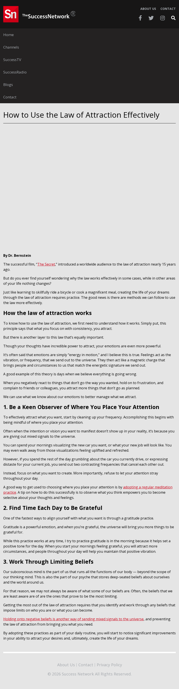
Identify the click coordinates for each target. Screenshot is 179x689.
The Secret (46, 264)
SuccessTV (12, 59)
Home (8, 34)
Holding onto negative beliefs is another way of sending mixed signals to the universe (73, 619)
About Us (148, 9)
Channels (11, 47)
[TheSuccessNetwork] (39, 14)
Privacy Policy (109, 664)
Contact (168, 9)
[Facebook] (140, 18)
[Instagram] (162, 18)
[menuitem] (89, 34)
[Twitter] (151, 18)
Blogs (8, 84)
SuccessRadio (15, 72)
